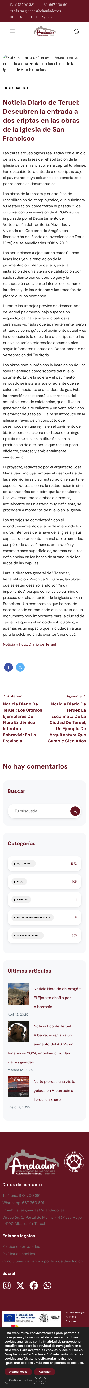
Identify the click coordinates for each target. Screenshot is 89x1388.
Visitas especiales (28, 935)
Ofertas (22, 899)
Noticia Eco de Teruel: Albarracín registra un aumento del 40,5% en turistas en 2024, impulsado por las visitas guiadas (40, 1044)
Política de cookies (18, 1253)
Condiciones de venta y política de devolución (42, 1261)
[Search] (75, 811)
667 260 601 (59, 5)
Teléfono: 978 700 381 (21, 1195)
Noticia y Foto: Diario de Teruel (29, 644)
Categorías (22, 843)
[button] (77, 31)
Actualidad (18, 88)
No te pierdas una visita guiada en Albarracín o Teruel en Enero (54, 1090)
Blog (20, 881)
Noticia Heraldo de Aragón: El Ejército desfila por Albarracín (57, 997)
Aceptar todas (18, 1372)
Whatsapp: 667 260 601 (23, 1202)
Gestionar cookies (20, 1380)
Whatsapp (50, 17)
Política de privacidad (21, 1246)
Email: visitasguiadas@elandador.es (33, 1210)
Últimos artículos (29, 970)
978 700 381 (24, 5)
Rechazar (45, 1372)
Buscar (16, 791)
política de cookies (68, 1363)
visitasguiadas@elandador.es (37, 11)
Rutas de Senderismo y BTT (33, 917)
